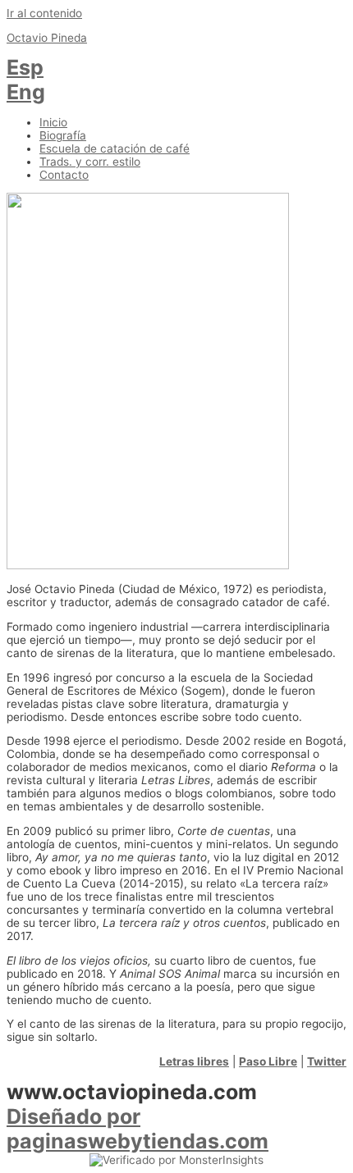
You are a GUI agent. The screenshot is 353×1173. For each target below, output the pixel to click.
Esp (25, 67)
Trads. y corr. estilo (89, 161)
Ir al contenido (44, 13)
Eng (26, 92)
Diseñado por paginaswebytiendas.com (137, 1128)
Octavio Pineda (47, 37)
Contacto (64, 174)
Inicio (53, 122)
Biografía (62, 135)
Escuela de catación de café (114, 148)
